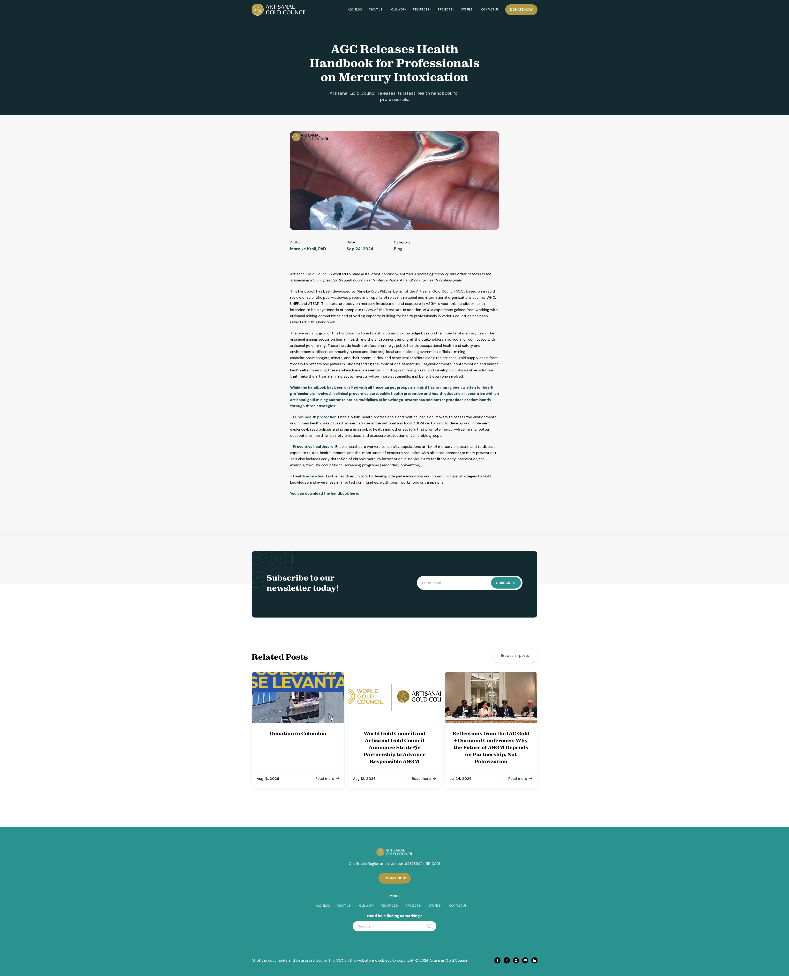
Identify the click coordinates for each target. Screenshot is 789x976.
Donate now (521, 9)
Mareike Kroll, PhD (308, 249)
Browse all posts (515, 655)
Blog (398, 249)
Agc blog (355, 9)
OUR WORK (398, 9)
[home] (279, 9)
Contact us (490, 9)
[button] (377, 9)
